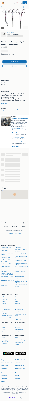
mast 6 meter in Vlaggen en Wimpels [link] (21, 264)
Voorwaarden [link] (5, 365)
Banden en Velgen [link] (6, 309)
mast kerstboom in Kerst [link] (20, 260)
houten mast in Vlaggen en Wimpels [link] (21, 257)
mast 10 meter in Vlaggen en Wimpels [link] (7, 260)
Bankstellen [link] (4, 325)
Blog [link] (2, 360)
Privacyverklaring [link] (19, 365)
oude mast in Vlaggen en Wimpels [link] (7, 253)
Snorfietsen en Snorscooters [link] (18, 318)
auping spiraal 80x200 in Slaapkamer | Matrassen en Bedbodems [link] (21, 281)
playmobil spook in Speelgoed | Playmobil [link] (20, 270)
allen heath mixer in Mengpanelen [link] (19, 277)
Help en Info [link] (18, 363)
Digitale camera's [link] (6, 296)
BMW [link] (16, 296)
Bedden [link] (3, 327)
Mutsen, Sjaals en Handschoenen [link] (6, 340)
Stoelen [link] (3, 329)
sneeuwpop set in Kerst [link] (20, 253)
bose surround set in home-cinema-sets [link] (7, 270)
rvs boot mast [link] (4, 250)
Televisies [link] (4, 303)
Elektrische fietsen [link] (19, 309)
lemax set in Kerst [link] (5, 257)
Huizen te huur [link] (18, 327)
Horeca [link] (16, 337)
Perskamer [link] (4, 375)
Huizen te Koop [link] (18, 325)
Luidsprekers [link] (5, 299)
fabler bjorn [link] (17, 274)
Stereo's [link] (3, 301)
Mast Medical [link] (11, 32)
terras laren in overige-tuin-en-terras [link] (21, 285)
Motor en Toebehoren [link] (7, 315)
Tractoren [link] (17, 344)
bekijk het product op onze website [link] (10, 110)
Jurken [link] (3, 337)
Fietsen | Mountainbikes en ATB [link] (20, 315)
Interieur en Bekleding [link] (7, 317)
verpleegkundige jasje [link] (6, 247)
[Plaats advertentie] (25, 2)
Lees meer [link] (4, 103)
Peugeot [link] (17, 301)
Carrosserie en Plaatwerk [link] (5, 312)
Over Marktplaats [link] (6, 373)
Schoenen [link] (4, 343)
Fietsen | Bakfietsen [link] (19, 311)
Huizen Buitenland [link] (19, 329)
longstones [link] (4, 285)
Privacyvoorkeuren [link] (20, 368)
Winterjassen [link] (5, 346)
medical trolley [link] (18, 247)
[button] (17, 2)
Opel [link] (16, 299)
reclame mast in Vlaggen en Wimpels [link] (21, 267)
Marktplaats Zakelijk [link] (20, 360)
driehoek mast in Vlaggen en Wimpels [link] (21, 250)
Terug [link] (4, 6)
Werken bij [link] (17, 373)
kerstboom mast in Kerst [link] (7, 263)
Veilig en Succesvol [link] (6, 363)
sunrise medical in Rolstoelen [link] (5, 267)
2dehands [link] (4, 378)
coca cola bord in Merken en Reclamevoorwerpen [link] (7, 277)
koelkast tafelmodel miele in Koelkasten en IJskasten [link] (7, 274)
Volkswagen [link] (17, 303)
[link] (3, 2)
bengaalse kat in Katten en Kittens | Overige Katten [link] (7, 281)
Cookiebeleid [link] (4, 368)
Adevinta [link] (17, 375)
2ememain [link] (17, 378)
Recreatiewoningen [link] (19, 331)
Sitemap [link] (3, 381)
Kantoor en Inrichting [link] (20, 340)
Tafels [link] (3, 331)
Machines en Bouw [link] (19, 342)
